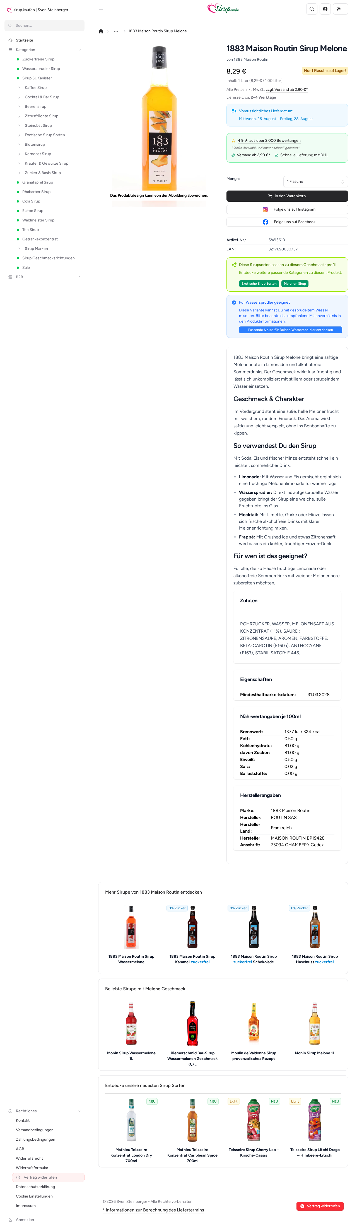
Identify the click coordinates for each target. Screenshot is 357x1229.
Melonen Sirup (295, 284)
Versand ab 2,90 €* (253, 155)
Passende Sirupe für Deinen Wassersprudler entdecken (290, 330)
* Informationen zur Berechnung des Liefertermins (153, 1210)
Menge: (233, 178)
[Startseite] (101, 31)
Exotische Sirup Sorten (259, 284)
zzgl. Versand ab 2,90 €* (287, 89)
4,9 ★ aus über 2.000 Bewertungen (269, 140)
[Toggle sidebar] (101, 8)
